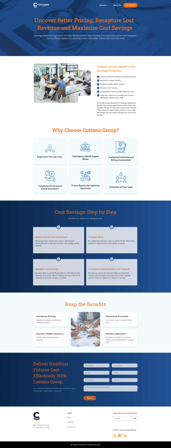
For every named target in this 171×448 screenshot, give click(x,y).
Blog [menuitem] (69, 417)
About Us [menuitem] (117, 5)
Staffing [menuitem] (70, 422)
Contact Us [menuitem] (71, 427)
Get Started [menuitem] (130, 5)
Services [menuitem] (103, 5)
